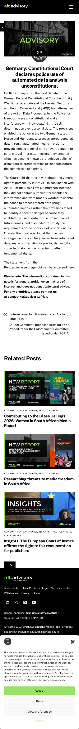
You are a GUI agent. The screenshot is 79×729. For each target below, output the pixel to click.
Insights (44, 531)
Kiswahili (37, 631)
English (39, 626)
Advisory (10, 410)
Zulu (56, 631)
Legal (45, 588)
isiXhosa (48, 631)
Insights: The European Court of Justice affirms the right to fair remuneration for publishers (39, 546)
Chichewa (28, 626)
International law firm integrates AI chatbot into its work (40, 316)
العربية (19, 626)
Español (27, 631)
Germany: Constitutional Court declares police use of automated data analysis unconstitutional (40, 77)
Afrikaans (9, 626)
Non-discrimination (61, 588)
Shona (18, 631)
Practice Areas (49, 410)
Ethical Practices (30, 588)
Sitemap (36, 593)
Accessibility (11, 588)
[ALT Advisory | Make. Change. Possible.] (16, 7)
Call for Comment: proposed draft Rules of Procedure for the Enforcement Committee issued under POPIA (39, 329)
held (60, 98)
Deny (39, 701)
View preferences (39, 711)
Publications (12, 535)
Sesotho (9, 631)
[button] (73, 642)
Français (49, 626)
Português (67, 626)
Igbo (57, 626)
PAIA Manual (11, 593)
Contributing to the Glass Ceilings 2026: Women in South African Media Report (37, 421)
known (34, 158)
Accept (39, 690)
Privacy (39, 720)
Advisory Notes (27, 410)
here (71, 267)
